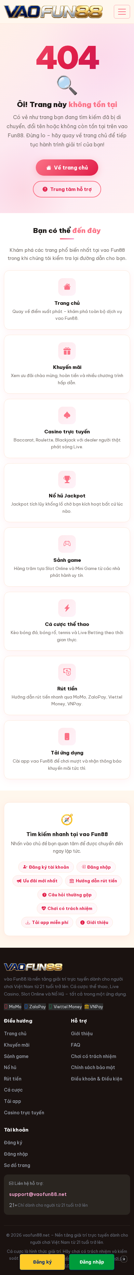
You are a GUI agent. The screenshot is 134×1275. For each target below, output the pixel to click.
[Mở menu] (122, 12)
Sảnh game (16, 1056)
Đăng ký (13, 1143)
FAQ (75, 1045)
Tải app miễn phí (50, 922)
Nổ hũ (10, 1067)
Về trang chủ (71, 167)
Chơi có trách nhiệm (69, 908)
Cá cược (13, 1090)
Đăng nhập (99, 867)
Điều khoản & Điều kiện (96, 1079)
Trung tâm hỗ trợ (71, 189)
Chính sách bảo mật (93, 1067)
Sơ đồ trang (17, 1165)
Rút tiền (12, 1079)
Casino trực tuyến (24, 1113)
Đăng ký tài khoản (49, 867)
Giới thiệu (97, 922)
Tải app (12, 1101)
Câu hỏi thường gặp (70, 894)
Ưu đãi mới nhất (40, 880)
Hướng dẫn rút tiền (96, 880)
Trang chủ (15, 1034)
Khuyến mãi (17, 1045)
